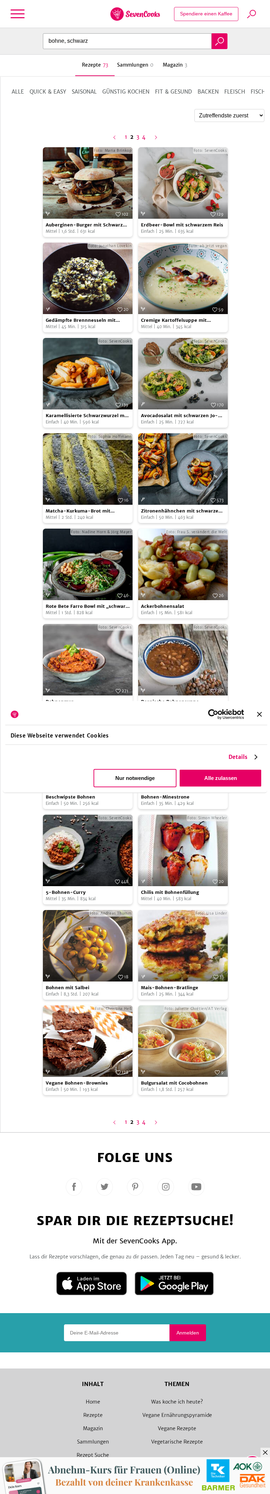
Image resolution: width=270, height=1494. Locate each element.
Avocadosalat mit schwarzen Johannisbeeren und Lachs (179, 416)
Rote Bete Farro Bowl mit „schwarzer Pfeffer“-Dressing (87, 606)
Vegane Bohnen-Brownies (77, 1083)
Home (93, 1402)
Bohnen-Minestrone (165, 797)
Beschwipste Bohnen (70, 797)
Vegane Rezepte (177, 1428)
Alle (18, 91)
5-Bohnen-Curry (66, 892)
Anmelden (187, 1333)
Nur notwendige (135, 778)
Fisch (258, 91)
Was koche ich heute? (177, 1402)
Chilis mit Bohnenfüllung (170, 892)
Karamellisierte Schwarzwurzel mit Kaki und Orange (87, 416)
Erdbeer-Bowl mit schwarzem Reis (182, 225)
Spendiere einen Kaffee (206, 13)
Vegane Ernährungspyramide (177, 1415)
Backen (208, 91)
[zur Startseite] (135, 14)
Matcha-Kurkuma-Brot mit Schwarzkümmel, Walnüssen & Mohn (82, 511)
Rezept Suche (93, 1455)
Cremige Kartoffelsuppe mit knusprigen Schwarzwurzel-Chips (180, 320)
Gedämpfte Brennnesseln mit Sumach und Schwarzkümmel (81, 320)
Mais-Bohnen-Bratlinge (169, 988)
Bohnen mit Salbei (67, 988)
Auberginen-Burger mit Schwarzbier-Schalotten (86, 225)
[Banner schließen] (259, 714)
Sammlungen (93, 1442)
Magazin (93, 1428)
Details (238, 757)
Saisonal (84, 91)
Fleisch (234, 91)
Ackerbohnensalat (162, 606)
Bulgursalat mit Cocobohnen (174, 1083)
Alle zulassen (220, 778)
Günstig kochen (125, 91)
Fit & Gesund (173, 91)
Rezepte (93, 1415)
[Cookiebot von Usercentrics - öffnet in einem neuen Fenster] (213, 714)
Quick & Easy (48, 91)
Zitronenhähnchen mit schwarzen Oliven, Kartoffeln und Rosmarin (181, 511)
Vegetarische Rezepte (177, 1442)
